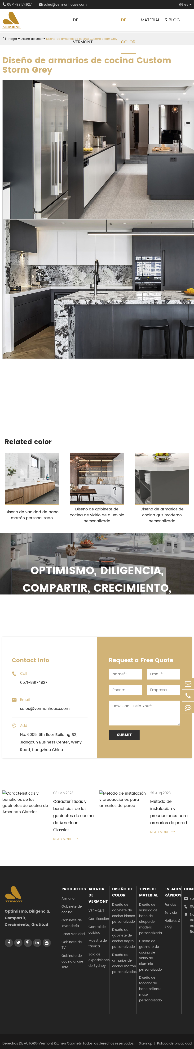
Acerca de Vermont (98, 895)
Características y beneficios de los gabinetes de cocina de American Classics (73, 815)
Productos (74, 889)
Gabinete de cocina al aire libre (72, 961)
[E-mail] (188, 683)
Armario (68, 898)
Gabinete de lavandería (72, 923)
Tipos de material (148, 892)
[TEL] (188, 695)
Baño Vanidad (73, 934)
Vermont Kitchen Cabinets (60, 1043)
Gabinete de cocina (72, 909)
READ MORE (65, 839)
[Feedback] (188, 707)
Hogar (13, 39)
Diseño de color (122, 892)
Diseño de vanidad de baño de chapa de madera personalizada (150, 919)
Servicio (170, 912)
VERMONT (96, 911)
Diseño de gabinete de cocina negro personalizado (123, 938)
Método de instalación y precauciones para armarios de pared (169, 812)
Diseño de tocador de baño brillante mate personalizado (150, 989)
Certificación (98, 919)
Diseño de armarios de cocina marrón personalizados (124, 963)
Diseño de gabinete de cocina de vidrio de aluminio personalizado (97, 515)
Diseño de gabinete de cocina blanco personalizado (123, 913)
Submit (124, 735)
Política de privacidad (174, 1043)
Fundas (170, 904)
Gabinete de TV (72, 944)
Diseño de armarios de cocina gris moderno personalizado (162, 515)
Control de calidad (97, 929)
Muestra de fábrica (97, 943)
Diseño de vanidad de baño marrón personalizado (31, 515)
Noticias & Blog (172, 923)
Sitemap (145, 1043)
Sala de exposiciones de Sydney (99, 960)
